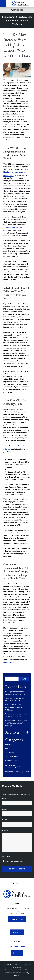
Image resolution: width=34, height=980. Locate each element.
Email (4, 820)
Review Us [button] (17, 932)
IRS (6, 748)
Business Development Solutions (16, 973)
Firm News (9, 744)
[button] (2, 3)
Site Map (16, 970)
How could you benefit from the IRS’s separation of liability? (16, 723)
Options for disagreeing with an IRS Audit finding (16, 715)
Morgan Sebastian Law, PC (18, 965)
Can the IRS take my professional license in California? (13, 707)
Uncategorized (11, 760)
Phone (4, 809)
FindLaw (17, 976)
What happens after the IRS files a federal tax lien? (16, 699)
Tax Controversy (11, 756)
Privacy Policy (24, 970)
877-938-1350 (18, 10)
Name (4, 798)
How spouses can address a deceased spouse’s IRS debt (16, 693)
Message (5, 831)
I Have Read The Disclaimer (14, 861)
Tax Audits (9, 752)
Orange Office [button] (17, 919)
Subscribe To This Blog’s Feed (17, 772)
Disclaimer (6, 856)
